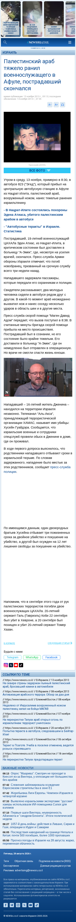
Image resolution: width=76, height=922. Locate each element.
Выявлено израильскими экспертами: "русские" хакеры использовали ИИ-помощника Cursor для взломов (38, 804)
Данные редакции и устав (55, 865)
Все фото (37, 170)
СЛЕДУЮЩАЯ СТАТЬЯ (59, 643)
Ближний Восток (45, 699)
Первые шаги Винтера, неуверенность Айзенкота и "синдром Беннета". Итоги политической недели (37, 816)
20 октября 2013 (60, 728)
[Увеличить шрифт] (56, 104)
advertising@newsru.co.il (29, 870)
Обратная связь (23, 861)
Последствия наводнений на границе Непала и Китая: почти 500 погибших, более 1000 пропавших (38, 834)
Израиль (10, 52)
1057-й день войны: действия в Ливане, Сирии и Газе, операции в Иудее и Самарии (38, 825)
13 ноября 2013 (60, 680)
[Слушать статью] (66, 104)
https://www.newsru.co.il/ (19, 680)
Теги (6, 861)
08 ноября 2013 (60, 691)
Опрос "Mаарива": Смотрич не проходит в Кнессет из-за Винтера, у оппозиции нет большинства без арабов (38, 776)
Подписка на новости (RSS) (55, 861)
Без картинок (11, 865)
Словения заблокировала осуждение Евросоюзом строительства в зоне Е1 (31, 786)
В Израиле (9, 643)
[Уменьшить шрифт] (49, 104)
